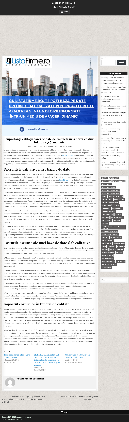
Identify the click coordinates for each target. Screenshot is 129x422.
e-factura (105, 217)
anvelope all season (116, 196)
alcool (104, 196)
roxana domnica (107, 258)
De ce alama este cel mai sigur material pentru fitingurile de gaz (113, 115)
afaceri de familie (119, 181)
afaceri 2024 (106, 181)
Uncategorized (67, 146)
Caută (103, 58)
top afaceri (121, 261)
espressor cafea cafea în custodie (110, 227)
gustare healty (115, 237)
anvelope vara (119, 199)
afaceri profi (106, 184)
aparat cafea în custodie (110, 205)
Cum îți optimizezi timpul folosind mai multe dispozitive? (111, 131)
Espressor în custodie (110, 231)
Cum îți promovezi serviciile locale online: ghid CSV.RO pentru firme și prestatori (113, 80)
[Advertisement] (64, 34)
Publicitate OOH (107, 255)
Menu (66, 12)
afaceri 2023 (113, 178)
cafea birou (106, 208)
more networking (108, 252)
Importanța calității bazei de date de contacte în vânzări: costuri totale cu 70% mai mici (49, 140)
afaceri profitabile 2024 (110, 193)
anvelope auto (107, 199)
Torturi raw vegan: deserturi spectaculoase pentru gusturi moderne (113, 164)
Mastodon (105, 280)
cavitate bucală (107, 214)
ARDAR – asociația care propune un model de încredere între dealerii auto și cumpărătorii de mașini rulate (113, 153)
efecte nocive (106, 220)
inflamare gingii (119, 243)
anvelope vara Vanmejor (110, 202)
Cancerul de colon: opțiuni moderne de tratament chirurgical (111, 99)
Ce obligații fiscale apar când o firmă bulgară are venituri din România (113, 140)
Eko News (105, 223)
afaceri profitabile (108, 187)
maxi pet (105, 249)
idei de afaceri (106, 243)
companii (118, 214)
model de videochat (116, 249)
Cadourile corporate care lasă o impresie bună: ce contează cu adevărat (113, 89)
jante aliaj (111, 246)
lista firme (121, 246)
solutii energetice (108, 261)
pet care (119, 252)
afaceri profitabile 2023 (110, 190)
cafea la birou (117, 208)
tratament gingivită (109, 264)
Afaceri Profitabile (64, 3)
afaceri (104, 178)
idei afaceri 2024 (108, 240)
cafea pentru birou (108, 211)
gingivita (105, 237)
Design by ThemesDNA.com (13, 419)
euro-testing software (110, 234)
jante (104, 246)
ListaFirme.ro (67, 155)
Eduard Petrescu (117, 217)
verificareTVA (106, 267)
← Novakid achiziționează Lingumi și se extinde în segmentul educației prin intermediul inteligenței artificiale (23, 399)
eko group (117, 220)
